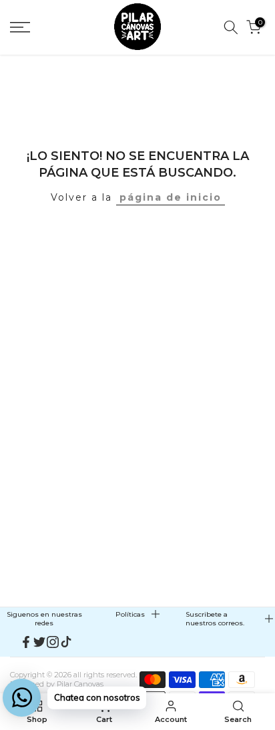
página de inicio (170, 197)
